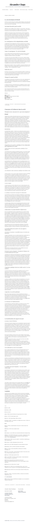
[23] (26, 298)
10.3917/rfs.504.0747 (13, 437)
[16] (26, 222)
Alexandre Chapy (18, 4)
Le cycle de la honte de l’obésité (12, 19)
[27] (24, 361)
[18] (5, 448)
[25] (5, 469)
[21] (26, 281)
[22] (28, 286)
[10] (5, 428)
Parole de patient (17, 9)
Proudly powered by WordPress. (14, 520)
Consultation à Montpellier (8, 493)
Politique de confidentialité (22, 492)
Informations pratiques (5, 9)
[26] (9, 345)
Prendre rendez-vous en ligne (23, 9)
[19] (5, 451)
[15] (8, 221)
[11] (20, 204)
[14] (5, 439)
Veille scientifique (30, 9)
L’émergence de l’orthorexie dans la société (15, 109)
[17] (29, 239)
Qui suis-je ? (11, 9)
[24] (25, 329)
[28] (27, 382)
